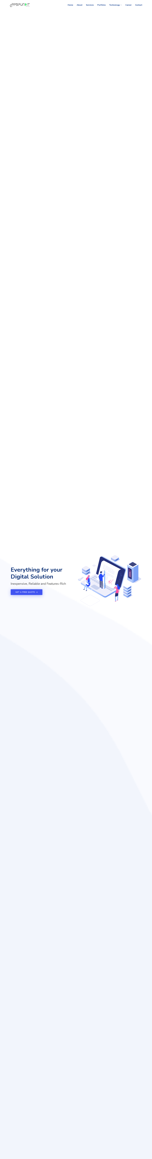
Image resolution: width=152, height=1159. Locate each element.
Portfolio (101, 5)
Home (70, 5)
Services (90, 5)
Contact (138, 5)
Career (128, 5)
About (79, 5)
